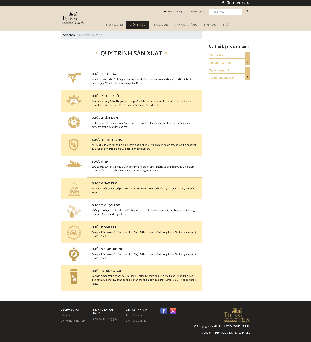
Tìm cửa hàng (175, 11)
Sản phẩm (69, 35)
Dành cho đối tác (136, 320)
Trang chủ (116, 25)
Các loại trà (216, 55)
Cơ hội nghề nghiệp (73, 320)
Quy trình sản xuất (221, 62)
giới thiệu (137, 25)
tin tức (210, 25)
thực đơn (160, 25)
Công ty (65, 315)
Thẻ (225, 25)
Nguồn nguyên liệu (221, 70)
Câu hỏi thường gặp (221, 77)
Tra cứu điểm (197, 11)
